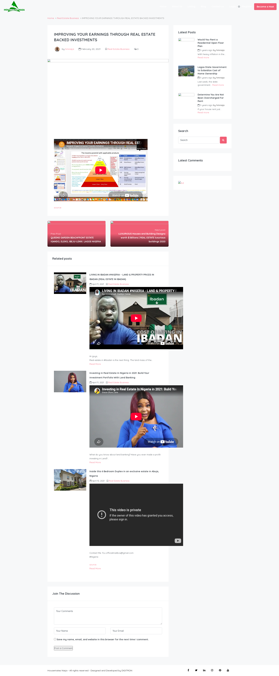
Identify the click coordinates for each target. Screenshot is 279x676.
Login (232, 6)
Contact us (218, 6)
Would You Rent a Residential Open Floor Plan (211, 43)
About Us (177, 6)
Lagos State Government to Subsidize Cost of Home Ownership (212, 70)
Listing (191, 6)
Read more (203, 57)
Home (163, 6)
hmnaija (69, 49)
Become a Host (265, 6)
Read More (95, 364)
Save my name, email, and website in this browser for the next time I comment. (103, 639)
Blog (203, 6)
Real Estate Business (68, 18)
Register (247, 6)
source (57, 207)
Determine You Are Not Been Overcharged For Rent (211, 98)
